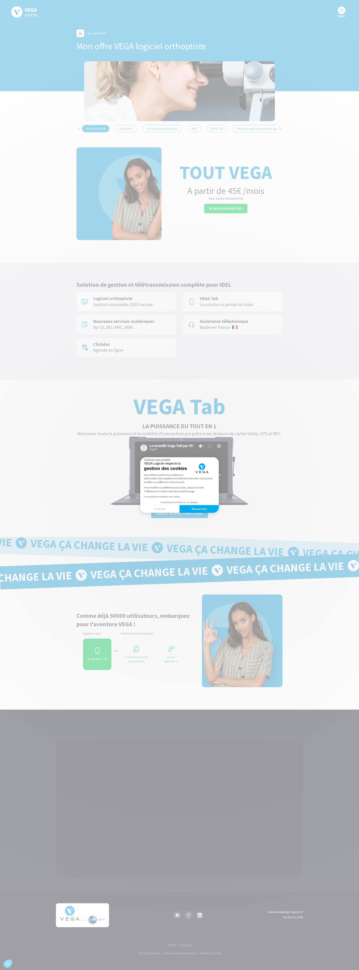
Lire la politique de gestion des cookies (162, 496)
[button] (7, 963)
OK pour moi (199, 509)
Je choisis (159, 509)
